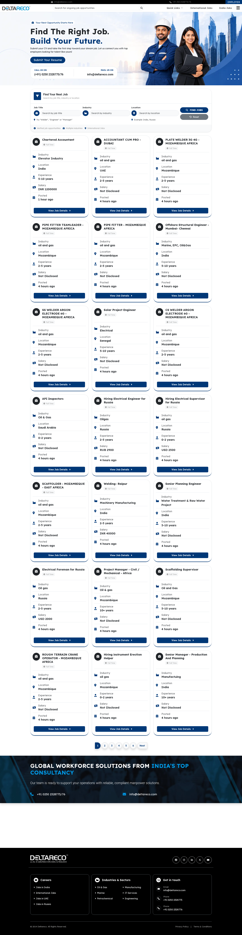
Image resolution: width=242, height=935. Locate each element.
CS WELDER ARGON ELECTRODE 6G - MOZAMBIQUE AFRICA (181, 313)
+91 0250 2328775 (172, 899)
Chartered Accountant (58, 139)
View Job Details (58, 210)
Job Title (38, 107)
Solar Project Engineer (120, 310)
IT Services (131, 893)
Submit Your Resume (48, 60)
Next (142, 745)
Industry (86, 107)
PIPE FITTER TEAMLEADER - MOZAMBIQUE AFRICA (62, 226)
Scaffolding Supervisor (181, 569)
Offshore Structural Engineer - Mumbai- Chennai (187, 226)
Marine (101, 893)
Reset (195, 117)
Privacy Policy (182, 926)
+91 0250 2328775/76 (51, 794)
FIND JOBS (196, 110)
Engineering (131, 898)
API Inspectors (52, 398)
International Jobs (201, 8)
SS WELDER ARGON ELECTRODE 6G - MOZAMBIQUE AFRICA (58, 313)
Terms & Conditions (203, 926)
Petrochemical (105, 898)
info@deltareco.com (100, 74)
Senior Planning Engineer (183, 483)
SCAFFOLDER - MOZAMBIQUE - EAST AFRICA (63, 485)
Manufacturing (133, 887)
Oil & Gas (102, 887)
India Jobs (225, 8)
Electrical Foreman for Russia (63, 569)
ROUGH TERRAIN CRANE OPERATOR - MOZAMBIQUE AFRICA (61, 658)
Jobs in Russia (43, 904)
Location (135, 107)
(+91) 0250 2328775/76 (48, 74)
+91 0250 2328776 (172, 909)
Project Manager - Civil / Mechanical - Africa (121, 571)
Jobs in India (43, 887)
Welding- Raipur (115, 483)
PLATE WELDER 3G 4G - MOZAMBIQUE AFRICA (182, 141)
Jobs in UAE (42, 898)
